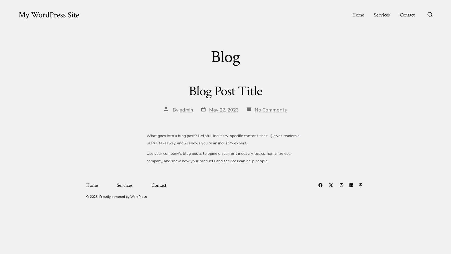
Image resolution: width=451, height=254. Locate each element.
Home (358, 15)
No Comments (271, 110)
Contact (407, 15)
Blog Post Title (225, 91)
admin (186, 110)
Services (382, 15)
